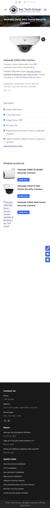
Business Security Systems (13, 489)
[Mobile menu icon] (45, 9)
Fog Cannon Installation (12, 476)
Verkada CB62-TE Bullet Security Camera (30, 171)
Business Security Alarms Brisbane (17, 432)
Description (8, 103)
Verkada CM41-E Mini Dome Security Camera (30, 187)
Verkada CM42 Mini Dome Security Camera (31, 204)
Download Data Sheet (13, 146)
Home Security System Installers (15, 493)
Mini (9, 90)
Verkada (32, 86)
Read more (23, 180)
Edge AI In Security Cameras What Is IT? (18, 441)
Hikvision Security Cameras (14, 480)
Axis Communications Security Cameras (18, 485)
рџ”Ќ (43, 39)
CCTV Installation (10, 468)
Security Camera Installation (14, 464)
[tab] (25, 102)
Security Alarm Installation (13, 472)
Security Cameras (20, 86)
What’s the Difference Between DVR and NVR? (21, 449)
